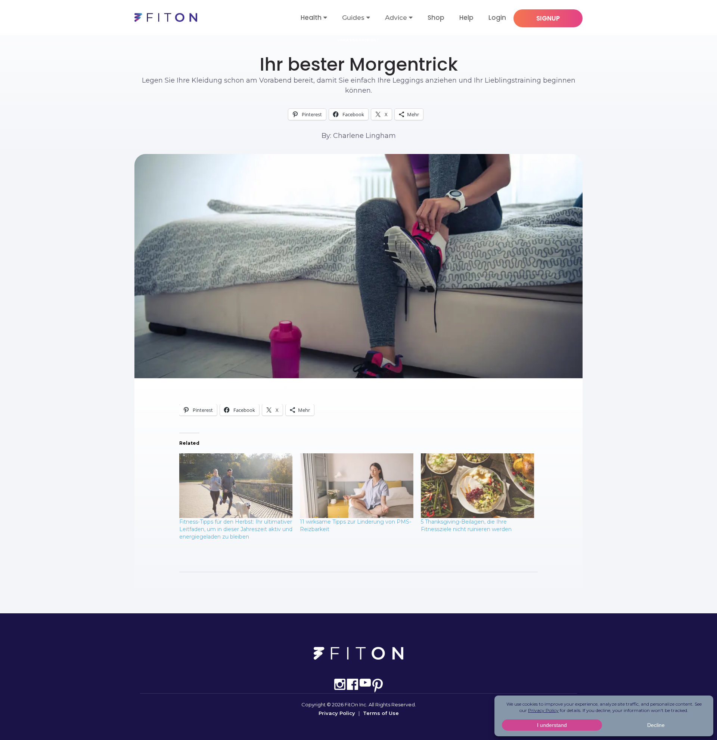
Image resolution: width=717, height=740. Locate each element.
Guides (353, 17)
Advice (396, 17)
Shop (436, 17)
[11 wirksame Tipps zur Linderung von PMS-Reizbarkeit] (356, 485)
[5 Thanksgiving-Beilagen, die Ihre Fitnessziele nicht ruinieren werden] (477, 485)
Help (466, 17)
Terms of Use (381, 713)
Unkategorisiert (358, 40)
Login (497, 17)
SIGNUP (548, 18)
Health (311, 17)
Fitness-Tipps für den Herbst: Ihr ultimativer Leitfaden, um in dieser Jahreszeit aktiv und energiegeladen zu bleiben (235, 529)
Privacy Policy (337, 713)
